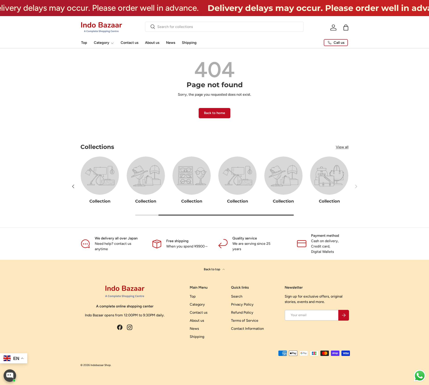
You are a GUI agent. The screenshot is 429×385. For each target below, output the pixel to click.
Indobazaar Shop (100, 365)
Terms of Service (244, 320)
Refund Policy (242, 312)
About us (152, 42)
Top (84, 42)
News (170, 42)
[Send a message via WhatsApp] (420, 376)
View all (342, 147)
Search (236, 296)
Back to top (212, 269)
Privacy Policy (242, 304)
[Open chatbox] (10, 375)
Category (101, 42)
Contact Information (247, 328)
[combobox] (224, 27)
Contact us (129, 42)
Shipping (189, 42)
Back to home (214, 113)
